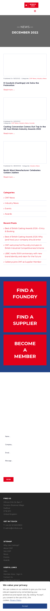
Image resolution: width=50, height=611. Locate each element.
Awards (31, 123)
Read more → (9, 90)
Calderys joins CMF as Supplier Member (23, 262)
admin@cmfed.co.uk (13, 528)
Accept (25, 606)
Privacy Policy (15, 600)
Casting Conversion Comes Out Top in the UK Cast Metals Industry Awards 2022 (24, 128)
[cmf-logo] (12, 5)
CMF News (32, 78)
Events (8, 208)
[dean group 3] (25, 142)
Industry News (42, 78)
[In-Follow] (9, 533)
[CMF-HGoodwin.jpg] (25, 55)
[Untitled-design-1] (25, 98)
